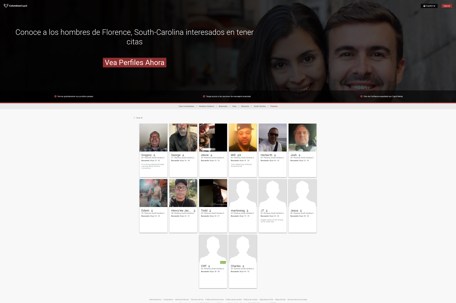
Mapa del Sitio (280, 300)
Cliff (203, 266)
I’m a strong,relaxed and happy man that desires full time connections (152, 166)
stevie (205, 155)
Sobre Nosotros (155, 300)
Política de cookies (250, 300)
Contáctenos (168, 300)
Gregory (146, 155)
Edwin (145, 210)
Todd (204, 210)
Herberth (266, 155)
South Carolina (260, 106)
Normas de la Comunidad (297, 300)
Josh (293, 155)
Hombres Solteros (206, 106)
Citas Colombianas (186, 106)
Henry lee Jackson (181, 210)
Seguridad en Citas (266, 300)
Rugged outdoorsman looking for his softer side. (272, 221)
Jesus (294, 210)
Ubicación (245, 106)
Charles (236, 266)
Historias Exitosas (182, 300)
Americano (223, 106)
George (175, 155)
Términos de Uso (197, 300)
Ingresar (446, 6)
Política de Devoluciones (214, 300)
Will (233, 155)
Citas (234, 106)
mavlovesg (238, 210)
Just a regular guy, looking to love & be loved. (241, 165)
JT (262, 210)
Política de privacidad (234, 300)
